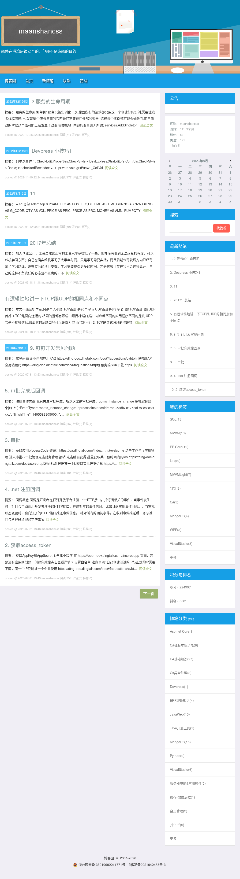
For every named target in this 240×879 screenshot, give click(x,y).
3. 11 (173, 286)
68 (181, 134)
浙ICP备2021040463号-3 (147, 864)
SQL (176, 419)
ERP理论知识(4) (182, 700)
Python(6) (177, 755)
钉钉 (175, 488)
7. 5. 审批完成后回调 (185, 348)
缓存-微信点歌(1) (182, 797)
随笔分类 (178, 618)
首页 (29, 80)
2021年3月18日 (16, 243)
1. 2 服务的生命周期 (184, 258)
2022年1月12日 (16, 193)
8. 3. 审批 (177, 361)
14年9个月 (187, 129)
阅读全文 (146, 125)
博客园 (10, 80)
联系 (66, 80)
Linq (175, 460)
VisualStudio (181, 543)
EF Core (179, 446)
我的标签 (178, 407)
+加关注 (175, 145)
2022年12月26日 (17, 101)
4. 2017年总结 (180, 300)
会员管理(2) (178, 811)
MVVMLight (180, 474)
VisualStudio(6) (181, 769)
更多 (173, 557)
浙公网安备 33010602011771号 (102, 864)
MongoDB (179, 515)
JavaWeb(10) (180, 714)
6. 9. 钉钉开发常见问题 (187, 334)
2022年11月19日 (17, 151)
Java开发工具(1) (182, 728)
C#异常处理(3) (180, 672)
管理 (83, 80)
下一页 (148, 593)
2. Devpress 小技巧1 (185, 272)
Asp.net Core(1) (182, 631)
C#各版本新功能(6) (184, 645)
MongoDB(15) (180, 741)
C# (174, 502)
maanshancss (41, 31)
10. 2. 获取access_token (188, 389)
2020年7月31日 (16, 348)
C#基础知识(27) (181, 659)
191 (182, 140)
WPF (175, 529)
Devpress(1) (179, 686)
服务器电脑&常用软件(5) (188, 783)
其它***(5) (177, 824)
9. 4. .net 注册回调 (183, 375)
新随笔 (47, 80)
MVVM (178, 433)
